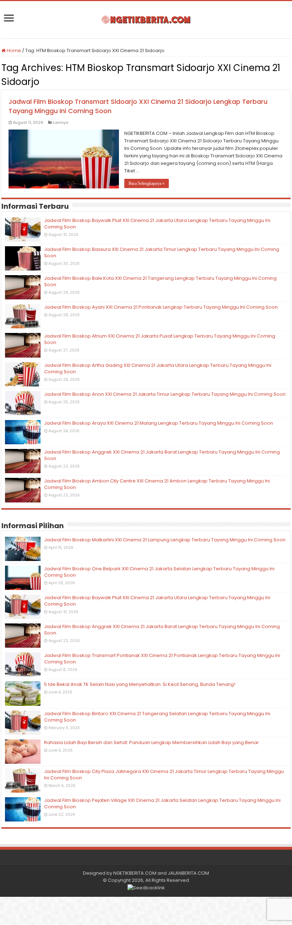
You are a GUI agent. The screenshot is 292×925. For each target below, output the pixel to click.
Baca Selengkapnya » (147, 183)
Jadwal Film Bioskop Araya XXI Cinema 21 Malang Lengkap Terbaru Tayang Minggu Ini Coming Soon (158, 423)
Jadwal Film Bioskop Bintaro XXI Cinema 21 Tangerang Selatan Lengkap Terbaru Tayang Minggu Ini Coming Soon (157, 716)
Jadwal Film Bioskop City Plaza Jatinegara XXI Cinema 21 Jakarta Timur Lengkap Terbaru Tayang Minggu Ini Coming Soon (164, 774)
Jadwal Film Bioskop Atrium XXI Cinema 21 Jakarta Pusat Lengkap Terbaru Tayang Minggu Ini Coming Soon (159, 339)
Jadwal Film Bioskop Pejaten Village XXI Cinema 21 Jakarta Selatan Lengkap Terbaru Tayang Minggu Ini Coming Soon (162, 803)
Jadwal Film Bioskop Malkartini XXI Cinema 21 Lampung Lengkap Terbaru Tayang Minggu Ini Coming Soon (165, 539)
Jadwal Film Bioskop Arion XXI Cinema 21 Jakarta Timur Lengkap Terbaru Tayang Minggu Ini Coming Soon (165, 394)
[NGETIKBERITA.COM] (146, 19)
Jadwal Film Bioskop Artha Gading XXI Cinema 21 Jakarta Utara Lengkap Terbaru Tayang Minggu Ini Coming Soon (157, 368)
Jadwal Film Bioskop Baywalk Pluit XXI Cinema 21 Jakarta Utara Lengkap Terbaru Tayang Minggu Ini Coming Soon (157, 223)
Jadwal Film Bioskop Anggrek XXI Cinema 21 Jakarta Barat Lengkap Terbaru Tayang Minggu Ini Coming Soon (162, 455)
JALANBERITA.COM (188, 873)
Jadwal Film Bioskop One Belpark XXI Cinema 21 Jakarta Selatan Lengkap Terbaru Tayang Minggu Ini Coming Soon (159, 571)
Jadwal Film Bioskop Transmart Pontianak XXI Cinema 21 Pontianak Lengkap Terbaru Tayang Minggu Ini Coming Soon (162, 658)
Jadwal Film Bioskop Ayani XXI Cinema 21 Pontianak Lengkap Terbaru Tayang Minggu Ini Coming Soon (161, 307)
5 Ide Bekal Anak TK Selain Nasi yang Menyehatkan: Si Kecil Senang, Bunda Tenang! (139, 684)
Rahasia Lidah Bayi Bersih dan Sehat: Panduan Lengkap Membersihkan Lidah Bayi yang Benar (151, 742)
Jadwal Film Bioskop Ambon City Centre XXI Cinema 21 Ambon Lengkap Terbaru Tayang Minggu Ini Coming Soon (157, 484)
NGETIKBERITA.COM (134, 873)
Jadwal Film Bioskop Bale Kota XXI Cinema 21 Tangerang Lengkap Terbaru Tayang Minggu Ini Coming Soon (160, 281)
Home (13, 50)
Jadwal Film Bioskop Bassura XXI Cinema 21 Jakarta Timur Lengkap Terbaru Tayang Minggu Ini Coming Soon (161, 252)
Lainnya (60, 122)
